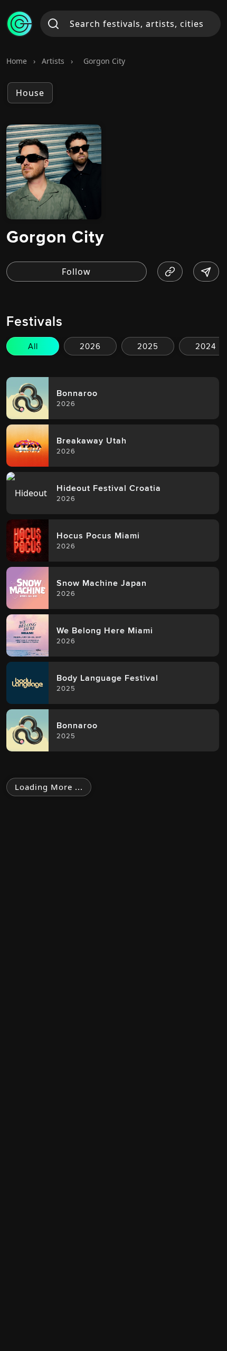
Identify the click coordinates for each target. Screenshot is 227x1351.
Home (16, 61)
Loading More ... (49, 786)
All (33, 346)
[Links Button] (170, 272)
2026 (90, 346)
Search (53, 24)
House (30, 93)
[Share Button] (206, 272)
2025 (147, 346)
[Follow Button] (76, 272)
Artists (53, 61)
